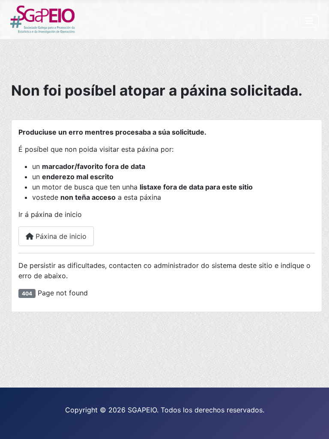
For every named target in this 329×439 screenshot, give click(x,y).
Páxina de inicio (60, 236)
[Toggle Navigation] (309, 21)
